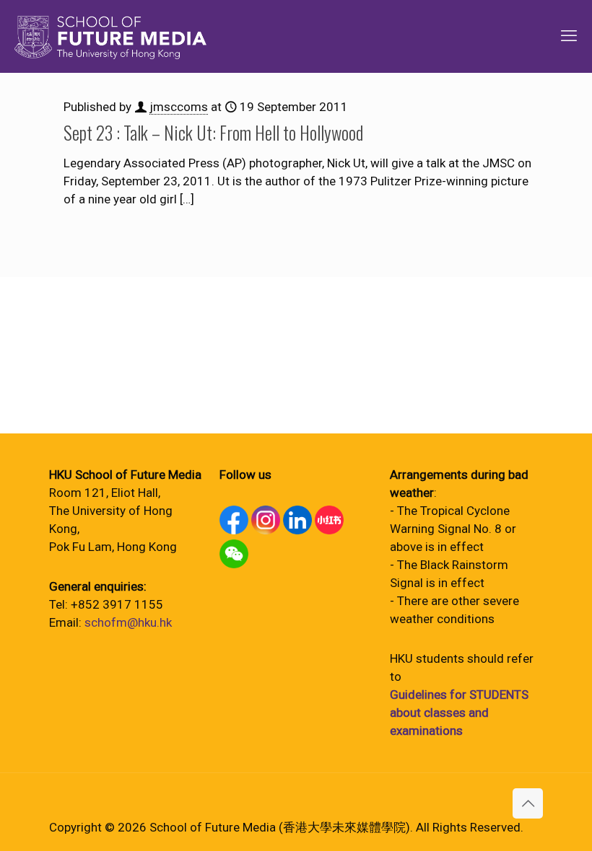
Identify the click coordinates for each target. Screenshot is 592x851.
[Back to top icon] (528, 803)
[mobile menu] (569, 36)
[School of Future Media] (110, 36)
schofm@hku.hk (128, 622)
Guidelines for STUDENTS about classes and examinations (459, 712)
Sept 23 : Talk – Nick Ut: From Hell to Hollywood (213, 132)
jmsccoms (178, 107)
